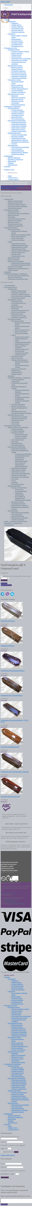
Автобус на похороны (18, 92)
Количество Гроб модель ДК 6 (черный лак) (17, 576)
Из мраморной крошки (18, 124)
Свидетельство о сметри (19, 60)
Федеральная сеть (17, 46)
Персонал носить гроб (18, 73)
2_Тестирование (9, 285)
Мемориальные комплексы (20, 142)
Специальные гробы (18, 256)
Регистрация (4, 1177)
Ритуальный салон (17, 28)
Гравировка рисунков (18, 138)
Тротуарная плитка (17, 115)
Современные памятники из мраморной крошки (21, 459)
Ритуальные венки (17, 81)
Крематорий (12, 161)
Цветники (14, 482)
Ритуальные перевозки (19, 74)
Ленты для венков (17, 238)
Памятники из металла (18, 122)
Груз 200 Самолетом (18, 404)
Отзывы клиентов (17, 26)
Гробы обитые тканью (18, 243)
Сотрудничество (16, 44)
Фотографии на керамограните (20, 497)
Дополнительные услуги (16, 94)
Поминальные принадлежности (18, 268)
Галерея (14, 143)
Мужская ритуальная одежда (20, 263)
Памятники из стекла (18, 129)
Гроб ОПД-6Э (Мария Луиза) (10, 747)
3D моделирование (17, 150)
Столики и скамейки (17, 111)
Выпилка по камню (17, 136)
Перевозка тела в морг (15, 203)
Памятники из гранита (18, 127)
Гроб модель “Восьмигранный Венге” (13, 670)
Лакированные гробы (18, 249)
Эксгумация (15, 103)
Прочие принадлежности (19, 88)
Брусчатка (14, 441)
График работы (16, 25)
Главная (7, 19)
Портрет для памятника (19, 135)
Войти (16, 1152)
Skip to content (5, 1)
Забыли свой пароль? (8, 1155)
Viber (2, 893)
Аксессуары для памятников (20, 473)
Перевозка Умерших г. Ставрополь (15, 274)
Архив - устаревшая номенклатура (15, 521)
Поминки (11, 163)
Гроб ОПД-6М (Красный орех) (10, 796)
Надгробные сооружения (12, 106)
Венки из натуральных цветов (21, 234)
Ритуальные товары (14, 80)
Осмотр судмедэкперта (15, 201)
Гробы (13, 83)
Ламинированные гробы (9, 188)
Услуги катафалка (17, 90)
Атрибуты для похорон (15, 266)
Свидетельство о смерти (19, 416)
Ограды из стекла (20, 438)
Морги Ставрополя (14, 157)
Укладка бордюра (17, 110)
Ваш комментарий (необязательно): (16, 1196)
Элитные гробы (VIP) (18, 252)
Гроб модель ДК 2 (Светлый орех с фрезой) (15, 772)
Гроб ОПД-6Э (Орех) (7, 646)
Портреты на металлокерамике (21, 490)
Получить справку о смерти (20, 51)
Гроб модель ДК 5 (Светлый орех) (11, 695)
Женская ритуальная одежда (20, 265)
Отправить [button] (4, 1204)
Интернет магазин (17, 30)
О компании (12, 21)
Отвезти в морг (16, 57)
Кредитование (16, 39)
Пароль (4, 1142)
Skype (13, 893)
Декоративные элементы (19, 140)
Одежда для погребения (16, 261)
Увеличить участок (17, 101)
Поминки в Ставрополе (19, 76)
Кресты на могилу (17, 85)
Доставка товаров (17, 42)
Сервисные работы (17, 154)
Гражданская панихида (19, 78)
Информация (8, 156)
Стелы (13, 480)
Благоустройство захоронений (18, 427)
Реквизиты (14, 23)
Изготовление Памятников (16, 120)
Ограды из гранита (21, 436)
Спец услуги (15, 424)
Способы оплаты (17, 41)
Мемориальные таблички (19, 152)
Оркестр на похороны (18, 97)
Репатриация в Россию (18, 411)
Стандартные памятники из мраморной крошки (23, 455)
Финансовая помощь (18, 104)
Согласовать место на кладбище (18, 213)
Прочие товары (13, 270)
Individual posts (12, 165)
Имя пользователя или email (10, 1137)
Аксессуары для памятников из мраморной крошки (21, 464)
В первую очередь (14, 49)
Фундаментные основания (20, 477)
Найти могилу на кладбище (20, 147)
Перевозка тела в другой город (18, 279)
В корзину (4, 580)
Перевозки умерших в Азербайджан (22, 398)
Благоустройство (13, 108)
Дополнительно (13, 145)
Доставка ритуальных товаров (21, 413)
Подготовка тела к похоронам (21, 58)
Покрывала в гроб (17, 87)
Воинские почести (17, 99)
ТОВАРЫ (17, 186)
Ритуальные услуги (10, 48)
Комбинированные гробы (19, 245)
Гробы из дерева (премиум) (20, 250)
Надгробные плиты (17, 484)
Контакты (7, 166)
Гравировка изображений (19, 494)
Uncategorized (8, 525)
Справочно (11, 34)
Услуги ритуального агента (16, 219)
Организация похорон (15, 65)
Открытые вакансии (17, 32)
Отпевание (11, 217)
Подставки (14, 479)
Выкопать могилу (17, 67)
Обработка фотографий (23, 500)
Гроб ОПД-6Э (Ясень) (8, 621)
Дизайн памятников (14, 133)
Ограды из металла (21, 434)
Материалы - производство (13, 523)
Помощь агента (16, 55)
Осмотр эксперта (16, 53)
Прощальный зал (17, 69)
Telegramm (7, 893)
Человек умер (8, 199)
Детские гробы (16, 254)
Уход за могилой (16, 149)
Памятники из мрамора (19, 126)
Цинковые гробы (20, 354)
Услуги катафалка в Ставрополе (18, 275)
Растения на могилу (17, 119)
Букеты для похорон (18, 240)
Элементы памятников (18, 131)
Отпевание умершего (18, 71)
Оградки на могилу (17, 113)
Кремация (14, 96)
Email (3, 1163)
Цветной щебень (16, 117)
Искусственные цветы (18, 236)
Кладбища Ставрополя (15, 159)
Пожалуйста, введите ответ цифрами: (13, 1145)
